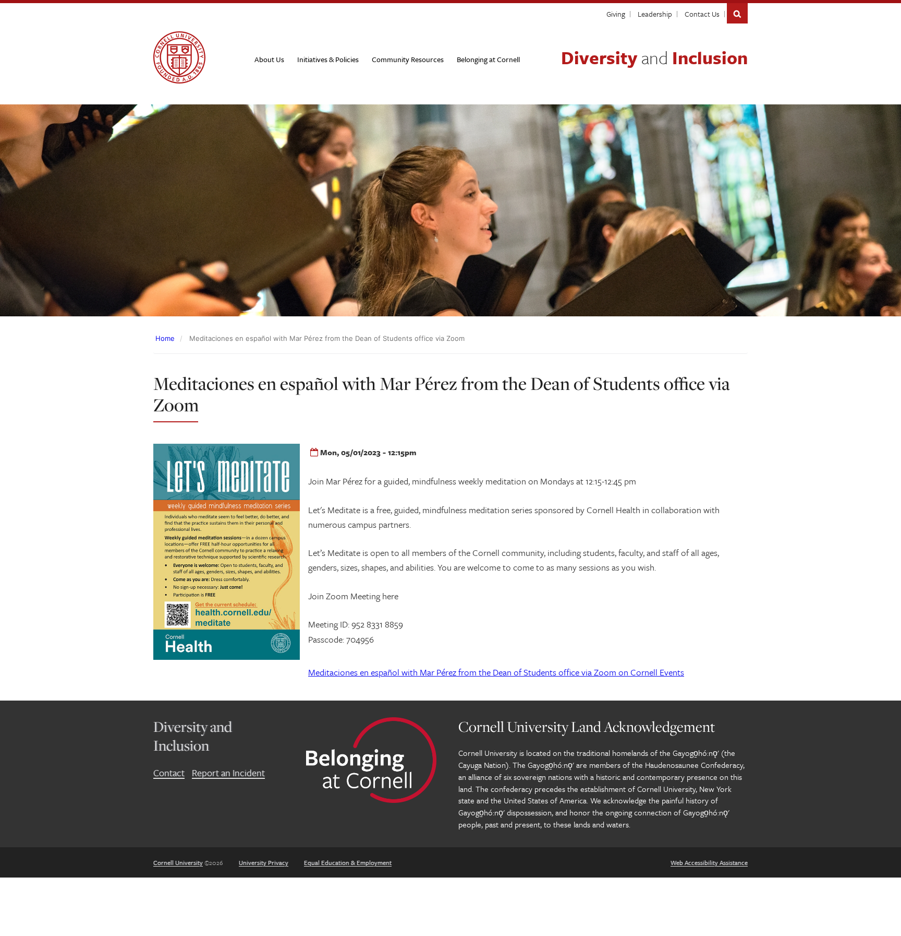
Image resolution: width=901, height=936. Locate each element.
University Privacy (263, 862)
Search (737, 13)
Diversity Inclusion (654, 57)
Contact (169, 772)
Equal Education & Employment (348, 862)
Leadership (655, 13)
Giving (615, 13)
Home (165, 338)
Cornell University (178, 862)
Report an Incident (228, 772)
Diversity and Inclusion (192, 735)
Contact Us (702, 13)
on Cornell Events (496, 672)
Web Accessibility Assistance (709, 862)
